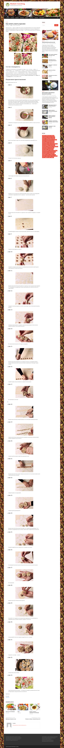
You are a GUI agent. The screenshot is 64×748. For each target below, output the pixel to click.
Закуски (16, 17)
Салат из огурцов (45, 143)
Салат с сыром (45, 149)
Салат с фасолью (50, 149)
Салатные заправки (45, 147)
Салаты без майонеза (46, 150)
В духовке (52, 135)
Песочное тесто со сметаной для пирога (53, 60)
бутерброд (44, 154)
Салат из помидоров (46, 145)
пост (43, 157)
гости (54, 154)
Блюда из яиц (48, 135)
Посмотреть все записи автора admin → (20, 725)
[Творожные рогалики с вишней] (45, 78)
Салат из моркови (51, 142)
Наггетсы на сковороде (10, 711)
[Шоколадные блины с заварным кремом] (45, 108)
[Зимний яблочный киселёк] (50, 40)
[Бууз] (23, 710)
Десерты (31, 17)
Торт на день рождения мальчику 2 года (53, 55)
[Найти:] (50, 25)
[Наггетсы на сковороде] (11, 710)
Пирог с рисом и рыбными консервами (53, 111)
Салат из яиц (44, 146)
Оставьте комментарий (16, 25)
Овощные (55, 139)
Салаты (26, 17)
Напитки (36, 17)
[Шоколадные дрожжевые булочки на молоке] (50, 90)
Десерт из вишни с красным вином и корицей (52, 116)
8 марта (44, 135)
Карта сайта (41, 17)
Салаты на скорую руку (53, 150)
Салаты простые (45, 153)
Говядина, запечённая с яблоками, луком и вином (53, 121)
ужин (49, 157)
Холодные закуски (51, 153)
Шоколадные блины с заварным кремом (53, 105)
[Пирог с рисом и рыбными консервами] (45, 113)
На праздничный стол (49, 139)
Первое (8, 17)
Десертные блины (52, 70)
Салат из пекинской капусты (53, 143)
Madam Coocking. (17, 4)
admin (11, 25)
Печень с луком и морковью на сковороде (34, 712)
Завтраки (22, 17)
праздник (46, 157)
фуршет (52, 157)
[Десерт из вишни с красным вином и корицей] (45, 118)
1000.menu (7, 697)
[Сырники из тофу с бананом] (45, 129)
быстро (48, 154)
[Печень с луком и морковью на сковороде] (35, 710)
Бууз (18, 711)
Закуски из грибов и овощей (50, 138)
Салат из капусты (45, 142)
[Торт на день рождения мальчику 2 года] (45, 57)
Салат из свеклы (52, 145)
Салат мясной (55, 146)
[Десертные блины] (45, 73)
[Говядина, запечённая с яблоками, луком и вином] (45, 124)
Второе (12, 17)
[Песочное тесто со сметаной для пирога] (45, 62)
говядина (51, 154)
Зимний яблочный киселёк (48, 42)
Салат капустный (49, 146)
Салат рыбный (51, 147)
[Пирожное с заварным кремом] (45, 68)
